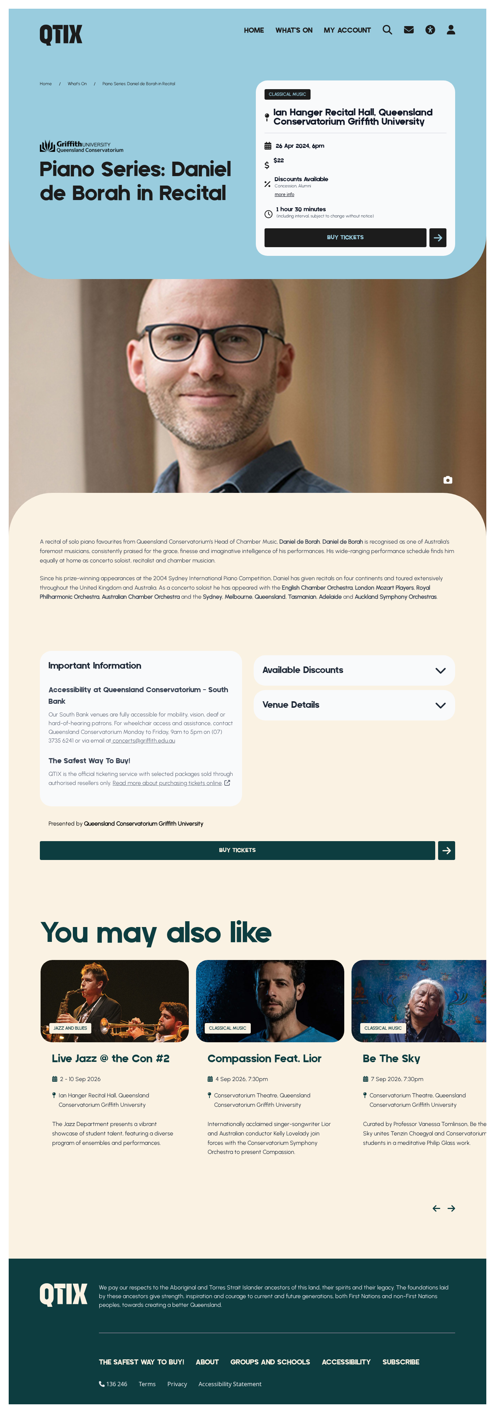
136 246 (116, 1384)
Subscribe (401, 1362)
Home (254, 30)
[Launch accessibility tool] (430, 30)
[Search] (387, 30)
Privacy (177, 1384)
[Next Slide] (451, 1208)
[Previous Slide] (436, 1208)
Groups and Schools (270, 1362)
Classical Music (287, 94)
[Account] (451, 30)
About (207, 1362)
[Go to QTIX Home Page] (61, 35)
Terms (147, 1384)
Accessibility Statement (230, 1384)
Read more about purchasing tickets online (167, 783)
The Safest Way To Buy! (141, 1362)
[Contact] (409, 30)
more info (284, 194)
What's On (293, 30)
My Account (347, 30)
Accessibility (346, 1362)
